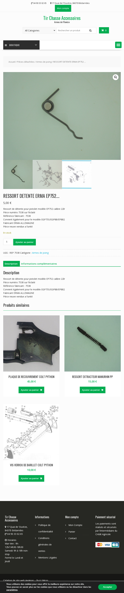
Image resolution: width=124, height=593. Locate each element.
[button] (118, 45)
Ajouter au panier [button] (30, 389)
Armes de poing (44, 61)
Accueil (12, 61)
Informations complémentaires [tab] (39, 263)
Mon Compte (75, 525)
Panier (71, 531)
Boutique (14, 45)
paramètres (11, 589)
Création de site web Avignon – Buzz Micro (25, 580)
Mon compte (63, 8)
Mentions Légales (47, 557)
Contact (72, 538)
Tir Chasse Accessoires (62, 18)
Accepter (107, 586)
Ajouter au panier (25, 242)
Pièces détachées (25, 61)
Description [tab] (11, 263)
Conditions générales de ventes (45, 544)
